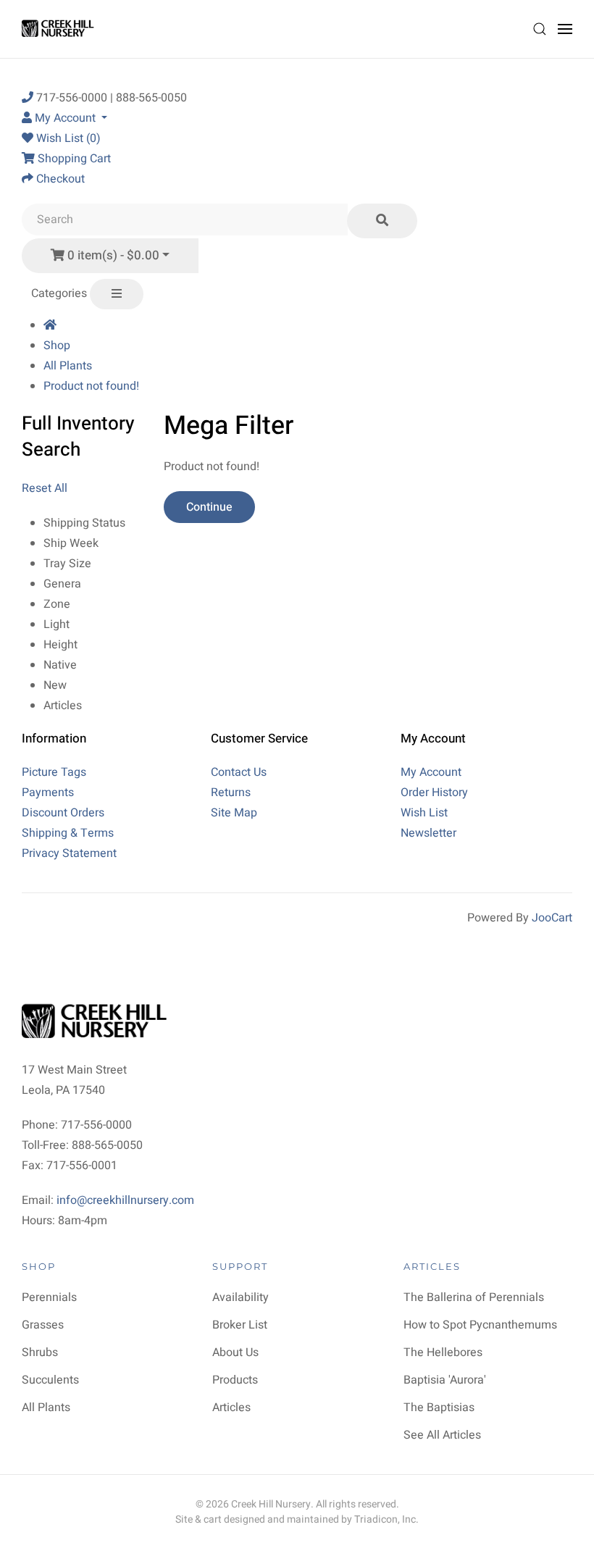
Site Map (234, 812)
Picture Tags (54, 772)
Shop (56, 345)
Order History (434, 792)
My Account (431, 772)
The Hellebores (442, 1352)
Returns (231, 792)
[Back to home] (60, 29)
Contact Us (239, 772)
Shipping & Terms (68, 833)
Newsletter (428, 833)
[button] (539, 29)
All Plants (67, 366)
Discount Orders (63, 812)
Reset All (44, 488)
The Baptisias (438, 1407)
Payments (48, 792)
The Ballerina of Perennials (473, 1297)
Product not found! (91, 386)
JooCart (552, 918)
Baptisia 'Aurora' (444, 1380)
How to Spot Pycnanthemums (480, 1325)
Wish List (424, 812)
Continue (209, 507)
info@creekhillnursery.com (125, 1200)
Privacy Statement (69, 853)
